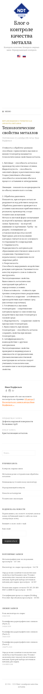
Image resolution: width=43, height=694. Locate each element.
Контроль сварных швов (12, 469)
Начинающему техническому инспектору (19, 482)
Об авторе (28, 399)
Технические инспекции (12, 499)
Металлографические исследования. (17, 559)
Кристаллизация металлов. (15, 433)
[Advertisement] (21, 85)
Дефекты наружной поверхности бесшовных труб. (17, 422)
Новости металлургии (11, 493)
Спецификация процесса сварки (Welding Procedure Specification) (19, 596)
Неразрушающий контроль (13, 488)
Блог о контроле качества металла (21, 33)
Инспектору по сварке (11, 567)
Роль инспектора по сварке (13, 613)
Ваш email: (6, 529)
